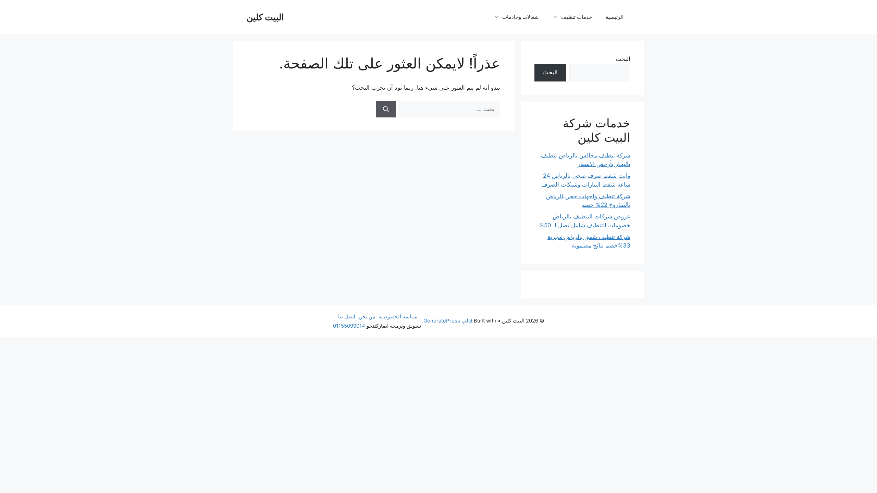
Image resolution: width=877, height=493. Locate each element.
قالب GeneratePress (447, 320)
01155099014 (349, 326)
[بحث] (386, 109)
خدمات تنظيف (576, 17)
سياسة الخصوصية (398, 316)
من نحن (367, 316)
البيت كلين (265, 17)
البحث (623, 58)
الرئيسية (614, 17)
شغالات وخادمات (520, 17)
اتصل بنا (346, 316)
